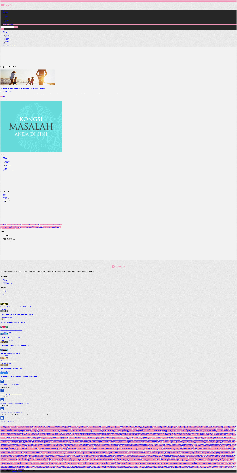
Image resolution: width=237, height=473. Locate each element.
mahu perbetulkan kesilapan (200, 447)
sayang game (57, 458)
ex (10, 226)
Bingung (94, 430)
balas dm (201, 427)
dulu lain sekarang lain (52, 437)
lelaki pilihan (35, 447)
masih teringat (12, 449)
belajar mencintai (22, 429)
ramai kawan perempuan (23, 456)
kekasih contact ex (52, 444)
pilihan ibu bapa (67, 455)
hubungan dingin (81, 440)
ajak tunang (196, 426)
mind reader (28, 451)
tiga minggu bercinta (80, 466)
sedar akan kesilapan (130, 458)
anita (50, 427)
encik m (88, 437)
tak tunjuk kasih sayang (43, 463)
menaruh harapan (125, 449)
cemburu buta (78, 433)
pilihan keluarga (79, 455)
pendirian (9, 453)
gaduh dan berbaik (227, 437)
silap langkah (125, 459)
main (226, 447)
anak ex (25, 427)
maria (79, 448)
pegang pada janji (176, 452)
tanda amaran (79, 463)
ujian (169, 467)
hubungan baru (75, 440)
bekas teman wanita (15, 429)
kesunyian (30, 445)
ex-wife (130, 437)
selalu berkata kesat (184, 458)
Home (4, 10)
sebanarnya (94, 458)
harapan (172, 438)
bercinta (112, 429)
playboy (111, 455)
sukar (112, 460)
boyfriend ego (186, 430)
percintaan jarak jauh (116, 453)
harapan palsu (183, 438)
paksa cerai (77, 452)
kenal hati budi (210, 444)
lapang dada (173, 445)
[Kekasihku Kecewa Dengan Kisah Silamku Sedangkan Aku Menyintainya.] (4, 373)
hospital (68, 440)
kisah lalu (71, 445)
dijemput (198, 435)
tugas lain (75, 467)
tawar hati (7, 228)
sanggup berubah (31, 458)
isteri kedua (43, 441)
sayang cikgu (47, 458)
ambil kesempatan (6, 427)
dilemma (207, 435)
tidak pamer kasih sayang (17, 466)
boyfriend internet (199, 430)
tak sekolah (15, 463)
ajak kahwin (191, 426)
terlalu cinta (66, 464)
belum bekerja (28, 429)
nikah (5, 452)
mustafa (156, 451)
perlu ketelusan (224, 453)
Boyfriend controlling (172, 430)
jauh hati (177, 441)
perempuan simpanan (142, 453)
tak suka (24, 463)
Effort (67, 437)
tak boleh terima (223, 460)
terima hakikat (24, 464)
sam (7, 458)
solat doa (154, 459)
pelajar (182, 452)
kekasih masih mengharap (125, 444)
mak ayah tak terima (27, 448)
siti (145, 459)
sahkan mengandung (196, 456)
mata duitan (36, 449)
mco (48, 449)
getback (45, 438)
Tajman (170, 460)
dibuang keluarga (179, 435)
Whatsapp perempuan (8, 469)
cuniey (198, 434)
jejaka (180, 441)
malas (53, 448)
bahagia (138, 427)
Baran (223, 427)
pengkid (22, 453)
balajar (188, 427)
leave (197, 445)
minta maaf (45, 451)
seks (180, 458)
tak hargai (20, 462)
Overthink (64, 452)
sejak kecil (151, 458)
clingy (102, 434)
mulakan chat (140, 451)
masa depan (97, 448)
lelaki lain (12, 447)
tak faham (16, 462)
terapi (219, 463)
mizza (79, 451)
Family (154, 437)
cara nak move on (29, 433)
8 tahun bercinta (119, 426)
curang (4, 226)
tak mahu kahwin (91, 462)
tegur (145, 463)
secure (112, 458)
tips (11, 228)
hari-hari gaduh (197, 438)
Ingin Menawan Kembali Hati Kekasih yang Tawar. (13, 322)
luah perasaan (91, 447)
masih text (17, 449)
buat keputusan (32, 224)
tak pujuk (220, 462)
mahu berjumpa (152, 447)
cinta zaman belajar (74, 434)
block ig (118, 430)
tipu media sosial (20, 467)
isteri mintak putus (56, 441)
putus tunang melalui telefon (217, 455)
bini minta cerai (101, 430)
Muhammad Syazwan (119, 451)
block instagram (123, 430)
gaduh (222, 437)
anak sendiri (43, 427)
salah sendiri (228, 456)
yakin (14, 469)
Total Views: (5, 241)
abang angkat (131, 426)
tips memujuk (164, 466)
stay (191, 459)
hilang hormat (35, 440)
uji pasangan (165, 467)
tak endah (11, 462)
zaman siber (22, 469)
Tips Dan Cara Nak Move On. (8, 361)
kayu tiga (135, 442)
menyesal (215, 449)
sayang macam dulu (64, 458)
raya (58, 456)
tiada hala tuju (137, 464)
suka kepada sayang (79, 460)
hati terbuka (6, 440)
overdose (60, 452)
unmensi (205, 467)
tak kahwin (24, 462)
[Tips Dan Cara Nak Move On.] (4, 358)
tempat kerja (205, 463)
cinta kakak (198, 433)
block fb (114, 430)
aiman (185, 426)
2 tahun (52, 426)
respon (107, 456)
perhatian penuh (170, 453)
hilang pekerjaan (54, 440)
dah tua (30, 435)
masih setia (7, 449)
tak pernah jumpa (215, 462)
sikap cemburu (104, 459)
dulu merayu (59, 437)
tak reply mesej (230, 462)
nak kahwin (191, 451)
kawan (94, 442)
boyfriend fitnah (192, 430)
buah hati (65, 431)
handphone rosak (165, 438)
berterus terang (17, 430)
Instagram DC (5, 292)
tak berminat (203, 460)
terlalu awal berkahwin (59, 464)
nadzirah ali (161, 451)
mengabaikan (148, 449)
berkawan (201, 429)
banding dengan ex (207, 427)
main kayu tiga (10, 448)
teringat (45, 464)
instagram (20, 441)
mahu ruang (213, 447)
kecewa (28, 226)
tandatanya (85, 463)
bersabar (218, 429)
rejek (70, 456)
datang (52, 435)
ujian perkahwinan (174, 467)
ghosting (61, 438)
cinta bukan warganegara (126, 433)
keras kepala (234, 444)
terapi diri (222, 463)
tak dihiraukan (6, 462)
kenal (206, 444)
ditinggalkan (220, 435)
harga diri (188, 438)
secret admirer (108, 458)
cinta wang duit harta (61, 434)
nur (13, 452)
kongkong (116, 445)
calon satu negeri (200, 431)
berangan (73, 429)
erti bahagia (112, 437)
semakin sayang (11, 459)
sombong (158, 459)
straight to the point (198, 459)
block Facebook (110, 430)
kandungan (65, 442)
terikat (12, 464)
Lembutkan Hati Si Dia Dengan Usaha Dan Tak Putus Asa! (15, 307)
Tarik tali (103, 463)
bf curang (50, 430)
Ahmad (182, 426)
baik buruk (159, 427)
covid (155, 434)
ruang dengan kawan (152, 456)
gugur (101, 438)
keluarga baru (174, 444)
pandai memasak (91, 452)
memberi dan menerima (81, 449)
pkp (108, 455)
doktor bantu (2, 437)
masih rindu (211, 448)
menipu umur (202, 449)
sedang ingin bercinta (118, 458)
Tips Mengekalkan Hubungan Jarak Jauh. (11, 368)
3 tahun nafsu (79, 426)
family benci (158, 437)
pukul (147, 455)
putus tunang (209, 455)
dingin (211, 435)
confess (123, 434)
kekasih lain (112, 444)
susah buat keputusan (139, 460)
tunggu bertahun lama (115, 467)
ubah (154, 467)
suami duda (222, 459)
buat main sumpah (95, 431)
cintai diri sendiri (85, 434)
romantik (137, 456)
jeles (183, 441)
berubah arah (35, 430)
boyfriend (27, 224)
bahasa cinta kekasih (149, 427)
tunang (92, 467)
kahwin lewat (28, 442)
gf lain (49, 438)
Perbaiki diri (85, 453)
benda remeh (53, 429)
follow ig (184, 437)
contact (129, 434)
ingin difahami (205, 440)
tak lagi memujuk (36, 462)
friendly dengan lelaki (195, 437)
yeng (19, 469)
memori (100, 449)
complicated (119, 434)
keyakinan (34, 445)
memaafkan (70, 449)
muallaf (93, 451)
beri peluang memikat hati (177, 429)
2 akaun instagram (27, 426)
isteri (40, 441)
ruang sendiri (158, 456)
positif (114, 455)
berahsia (58, 429)
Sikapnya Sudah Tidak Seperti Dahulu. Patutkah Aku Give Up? (16, 314)
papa (121, 452)
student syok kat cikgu (215, 459)
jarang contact (147, 441)
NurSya (20, 452)
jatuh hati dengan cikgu (170, 441)
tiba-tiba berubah (176, 464)
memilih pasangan (95, 449)
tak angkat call (175, 460)
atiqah (89, 427)
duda (33, 437)
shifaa (86, 459)
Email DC (5, 294)
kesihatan (20, 445)
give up (93, 438)
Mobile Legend (84, 451)
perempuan (123, 453)
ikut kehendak (155, 440)
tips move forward (203, 466)
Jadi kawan (74, 441)
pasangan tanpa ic (145, 452)
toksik (44, 467)
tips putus (6, 467)
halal (142, 438)
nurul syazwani (28, 452)
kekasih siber (150, 444)
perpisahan (20, 455)
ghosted (57, 438)
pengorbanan (27, 453)
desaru (119, 435)
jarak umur (126, 441)
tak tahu (27, 463)
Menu (2, 28)
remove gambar (89, 456)
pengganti (42, 227)
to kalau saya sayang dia (38, 467)
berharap (157, 429)
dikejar (201, 435)
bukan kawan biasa (123, 431)
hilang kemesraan (47, 440)
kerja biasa (2, 445)
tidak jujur (223, 464)
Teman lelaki (166, 463)
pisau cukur (103, 455)
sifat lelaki (92, 459)
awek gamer (107, 427)
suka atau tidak (53, 460)
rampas (35, 456)
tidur (70, 466)
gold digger (97, 438)
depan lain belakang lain (88, 435)
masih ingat (182, 448)
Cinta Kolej (203, 433)
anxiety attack (61, 427)
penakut (203, 452)
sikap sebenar (120, 459)
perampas (43, 453)
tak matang (124, 462)
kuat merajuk (141, 445)
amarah (217, 426)
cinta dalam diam (138, 433)
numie (11, 452)
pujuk (46, 227)
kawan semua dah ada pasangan (126, 442)
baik (156, 427)
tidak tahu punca (66, 466)
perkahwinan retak (198, 453)
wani (229, 467)
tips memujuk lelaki (182, 466)
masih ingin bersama (189, 448)
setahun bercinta (48, 459)
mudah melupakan (103, 451)
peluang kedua (37, 227)
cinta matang (216, 433)
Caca (172, 431)
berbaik (86, 429)
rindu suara (130, 456)
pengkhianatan (18, 453)
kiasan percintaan (51, 445)
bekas (234, 427)
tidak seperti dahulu (59, 466)
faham (146, 437)
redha (66, 456)
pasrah (163, 452)
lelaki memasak (17, 447)
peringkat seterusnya (177, 453)
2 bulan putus (40, 426)
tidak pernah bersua (31, 466)
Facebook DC (5, 290)
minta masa (50, 451)
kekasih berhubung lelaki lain (28, 444)
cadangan (175, 431)
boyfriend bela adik (164, 430)
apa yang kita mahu (73, 427)
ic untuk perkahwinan (127, 440)
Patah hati (169, 452)
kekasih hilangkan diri (79, 444)
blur (139, 430)
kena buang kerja (201, 444)
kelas (164, 444)
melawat (56, 449)
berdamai (127, 429)
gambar (5, 438)
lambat (169, 445)
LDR (41, 226)
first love (181, 437)
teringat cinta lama (50, 464)
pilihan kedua (72, 455)
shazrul (83, 459)
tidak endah (219, 464)
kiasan (46, 445)
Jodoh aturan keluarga (201, 441)
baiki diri (163, 427)
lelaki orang (23, 447)
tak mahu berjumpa (70, 462)
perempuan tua (149, 453)
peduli (172, 452)
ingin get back (211, 440)
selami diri (229, 458)
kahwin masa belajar (36, 442)
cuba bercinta (172, 434)
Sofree (151, 459)
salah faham (214, 456)
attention (95, 427)
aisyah (188, 426)
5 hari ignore (104, 426)
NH (226, 451)
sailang (202, 456)
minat (21, 451)
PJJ (106, 455)
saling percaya (3, 458)
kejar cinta (185, 442)
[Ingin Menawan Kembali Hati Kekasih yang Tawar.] (4, 319)
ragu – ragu (231, 455)
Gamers (18, 438)
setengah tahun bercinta (63, 459)
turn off (133, 467)
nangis (203, 451)
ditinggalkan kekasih (227, 435)
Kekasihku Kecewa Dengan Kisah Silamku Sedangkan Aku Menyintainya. (19, 376)
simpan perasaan (136, 459)
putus (50, 227)
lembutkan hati (49, 447)
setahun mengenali (55, 459)
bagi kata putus (129, 427)
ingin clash (200, 440)
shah (73, 459)
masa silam (109, 448)
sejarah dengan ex (156, 458)
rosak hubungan (142, 456)
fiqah (178, 437)
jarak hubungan (117, 441)
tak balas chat (187, 460)
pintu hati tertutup (97, 455)
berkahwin (193, 429)
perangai (52, 453)
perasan (81, 453)
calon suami (206, 431)
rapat (48, 456)
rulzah (165, 456)
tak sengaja (20, 463)
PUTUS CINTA (196, 455)
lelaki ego (8, 447)
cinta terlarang (48, 434)
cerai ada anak (93, 433)
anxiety (56, 427)
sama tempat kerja (13, 458)
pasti (165, 452)
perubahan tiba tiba (40, 455)
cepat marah (83, 433)
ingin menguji (230, 440)
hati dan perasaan (220, 438)
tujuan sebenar (80, 467)
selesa (232, 458)
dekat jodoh (78, 435)
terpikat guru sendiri (85, 464)
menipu (198, 449)
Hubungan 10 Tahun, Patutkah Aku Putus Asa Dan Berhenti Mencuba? (22, 88)
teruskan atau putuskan (109, 464)
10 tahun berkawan (20, 426)
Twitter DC (5, 291)
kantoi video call (79, 442)
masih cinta (178, 448)
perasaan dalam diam (69, 453)
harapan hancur (178, 438)
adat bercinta (153, 426)
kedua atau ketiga (166, 442)
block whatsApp (134, 430)
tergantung (6, 464)
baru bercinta (227, 427)
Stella (193, 459)
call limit (178, 431)
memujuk (104, 449)
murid (150, 451)
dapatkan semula (35, 435)
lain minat (157, 445)
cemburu (42, 224)
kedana (161, 442)
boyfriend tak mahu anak (45, 431)
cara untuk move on (49, 433)
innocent (11, 441)
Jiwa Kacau (7, 14)
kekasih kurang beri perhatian (104, 444)
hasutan (204, 438)
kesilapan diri (24, 445)
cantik (216, 431)
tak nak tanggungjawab (175, 462)
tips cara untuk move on (112, 466)
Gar (39, 438)
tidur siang (74, 466)
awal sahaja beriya (101, 427)
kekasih (221, 442)
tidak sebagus (46, 466)
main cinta (230, 447)
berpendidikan (210, 429)
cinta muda (57, 224)
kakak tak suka (54, 442)
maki (36, 448)
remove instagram (96, 456)
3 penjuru (62, 426)
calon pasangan (194, 431)
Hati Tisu (16, 440)
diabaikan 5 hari (170, 435)
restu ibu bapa (111, 456)
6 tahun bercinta (113, 426)
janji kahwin (98, 441)
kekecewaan (156, 444)
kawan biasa (98, 442)
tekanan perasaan (153, 463)
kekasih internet (95, 444)
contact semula (134, 434)
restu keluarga (117, 456)
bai (154, 427)
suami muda (232, 459)
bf (47, 430)
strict (210, 459)
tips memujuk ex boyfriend (173, 466)
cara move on (22, 433)
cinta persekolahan (17, 434)
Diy (235, 435)
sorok (162, 459)
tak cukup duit (229, 460)
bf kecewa (54, 430)
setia (69, 459)
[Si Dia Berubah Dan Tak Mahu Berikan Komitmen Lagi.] (4, 342)
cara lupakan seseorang (228, 431)
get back (13, 226)
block (23, 224)
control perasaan (143, 434)
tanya (95, 463)
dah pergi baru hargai (18, 435)
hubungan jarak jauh (89, 440)
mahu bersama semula (168, 447)
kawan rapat (112, 442)
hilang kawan (41, 440)
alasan (207, 426)
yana (16, 469)
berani (76, 429)
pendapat (233, 452)
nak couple (178, 451)
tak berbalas (199, 460)
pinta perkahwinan (90, 455)
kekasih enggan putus (60, 444)
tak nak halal (159, 462)
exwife (140, 437)
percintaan (102, 453)
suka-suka (109, 460)
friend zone (189, 437)
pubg (125, 455)
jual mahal (219, 441)
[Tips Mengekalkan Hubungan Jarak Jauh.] (4, 366)
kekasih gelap (67, 444)
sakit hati (207, 456)
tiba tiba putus (170, 464)
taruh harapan (107, 463)
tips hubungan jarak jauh (133, 466)
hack (132, 438)
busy (170, 431)
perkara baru (204, 453)
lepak (53, 447)
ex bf (120, 437)
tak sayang (11, 463)
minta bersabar (34, 451)
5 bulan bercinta (98, 426)
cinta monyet (228, 433)
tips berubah (100, 466)
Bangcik (215, 427)
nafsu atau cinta (169, 451)
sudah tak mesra (45, 460)
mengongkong (189, 449)
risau (134, 456)
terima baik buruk (17, 464)
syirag (160, 460)
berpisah (214, 429)
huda (121, 440)
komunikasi (36, 226)
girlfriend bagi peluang (76, 438)
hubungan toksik (116, 440)
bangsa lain (220, 427)
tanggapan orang (90, 463)
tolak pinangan (58, 467)
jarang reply (152, 441)
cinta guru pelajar (163, 433)
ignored (137, 440)
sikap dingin (109, 459)
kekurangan (161, 444)
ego (7, 226)
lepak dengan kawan (58, 447)
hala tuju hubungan (137, 438)
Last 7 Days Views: (7, 236)
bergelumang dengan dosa (150, 429)
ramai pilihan (31, 456)
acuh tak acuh (139, 426)
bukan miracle (146, 431)
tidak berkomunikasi (199, 464)
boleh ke (141, 430)
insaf (14, 441)
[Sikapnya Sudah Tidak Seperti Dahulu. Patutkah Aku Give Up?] (4, 311)
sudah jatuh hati (33, 460)
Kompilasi (7, 20)
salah (210, 456)
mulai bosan (135, 451)
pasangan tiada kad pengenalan (156, 452)
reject (68, 456)
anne (54, 427)
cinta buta (133, 433)
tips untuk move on (11, 467)
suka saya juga (104, 460)
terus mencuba (97, 464)
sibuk (88, 459)
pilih (50, 455)
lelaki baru (218, 445)
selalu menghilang (205, 458)
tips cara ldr (105, 466)
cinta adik (110, 433)
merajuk (12, 227)
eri (109, 437)
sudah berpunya (21, 460)
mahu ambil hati (127, 447)
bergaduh (9, 224)
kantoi (69, 442)
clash (100, 434)
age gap (179, 426)
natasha (215, 451)
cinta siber (24, 434)
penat (206, 452)
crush (158, 434)
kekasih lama (117, 444)
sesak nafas (42, 459)
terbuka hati (234, 463)
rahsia (3, 456)
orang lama (56, 452)
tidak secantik (52, 466)
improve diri (170, 440)
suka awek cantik (60, 460)
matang (40, 449)
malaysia (56, 448)
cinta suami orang (34, 434)
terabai (216, 463)
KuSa (154, 445)
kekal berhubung (191, 442)
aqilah (79, 427)
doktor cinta (8, 437)
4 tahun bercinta (92, 426)
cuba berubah (177, 434)
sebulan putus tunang (101, 458)
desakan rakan (115, 435)
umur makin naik (192, 467)
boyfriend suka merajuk (24, 431)
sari (41, 458)
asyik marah (82, 427)
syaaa (150, 460)
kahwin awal (13, 442)
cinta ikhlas (169, 433)
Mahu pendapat (191, 447)
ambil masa (13, 427)
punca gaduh (164, 455)
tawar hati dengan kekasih (130, 463)
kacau (6, 442)
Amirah (19, 427)
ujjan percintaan (181, 467)
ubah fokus (157, 467)
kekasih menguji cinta (134, 444)
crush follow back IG (163, 434)
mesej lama (8, 451)
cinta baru (114, 433)
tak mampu (120, 462)
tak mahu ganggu (84, 462)
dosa (23, 437)
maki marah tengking (42, 448)
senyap (24, 459)
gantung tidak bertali (35, 438)
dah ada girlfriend (222, 434)
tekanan (148, 463)
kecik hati (157, 442)
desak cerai (109, 435)
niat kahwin (233, 451)
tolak (47, 467)
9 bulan (124, 426)
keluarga (169, 444)
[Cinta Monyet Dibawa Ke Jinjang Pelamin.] (4, 335)
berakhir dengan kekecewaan (65, 429)
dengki (81, 435)
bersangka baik (226, 429)
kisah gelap (62, 445)
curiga (215, 434)
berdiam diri (135, 429)
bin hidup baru (86, 430)
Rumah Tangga (8, 19)
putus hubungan (203, 455)
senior (19, 459)
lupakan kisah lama (114, 447)
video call (220, 467)
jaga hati (77, 441)
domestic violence (18, 437)
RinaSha (124, 456)
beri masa (165, 429)
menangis (120, 449)
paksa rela (81, 452)
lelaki (44, 226)
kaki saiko (59, 442)
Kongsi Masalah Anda (7, 283)
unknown (201, 467)
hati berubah (210, 438)
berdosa (139, 429)
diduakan (185, 435)
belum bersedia (34, 429)
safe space (190, 456)
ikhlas (141, 440)
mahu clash (174, 447)
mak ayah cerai (20, 448)
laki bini (166, 445)
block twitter (128, 430)
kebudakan (139, 442)
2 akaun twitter (34, 426)
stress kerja (207, 459)
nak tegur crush (197, 451)
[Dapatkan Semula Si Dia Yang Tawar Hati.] (4, 327)
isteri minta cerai (49, 441)
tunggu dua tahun (123, 467)
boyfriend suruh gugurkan (35, 431)
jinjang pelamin (187, 441)
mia (14, 451)
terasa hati (226, 463)
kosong (120, 445)
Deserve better (123, 435)
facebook (143, 437)
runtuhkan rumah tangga (176, 456)
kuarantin (125, 445)
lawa (177, 445)
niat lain (2, 452)
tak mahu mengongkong (113, 462)
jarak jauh (122, 441)
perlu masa (229, 453)
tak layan (45, 462)
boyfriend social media (15, 431)
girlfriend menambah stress (87, 438)
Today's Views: (6, 235)
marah (57, 226)
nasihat (206, 451)
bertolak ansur (22, 430)
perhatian (165, 453)
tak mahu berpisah (77, 462)
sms (147, 459)
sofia (149, 459)
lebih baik (200, 445)
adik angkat (160, 426)
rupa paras (183, 456)
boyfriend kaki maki (207, 430)
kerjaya (10, 445)
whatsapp (18, 228)
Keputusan (224, 444)
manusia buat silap (71, 448)
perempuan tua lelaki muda (157, 453)
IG (132, 440)
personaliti (30, 455)
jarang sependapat (158, 441)
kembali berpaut (188, 444)
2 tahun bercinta (57, 426)
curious (217, 434)
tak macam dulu (55, 462)
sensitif (21, 459)
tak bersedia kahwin (210, 460)
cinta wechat (67, 434)
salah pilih (218, 456)
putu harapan (176, 455)
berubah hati (18, 224)
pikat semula (46, 455)
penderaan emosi (3, 453)
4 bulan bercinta (85, 426)
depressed (95, 435)
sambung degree (21, 458)
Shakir (80, 459)
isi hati (31, 441)
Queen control (226, 455)
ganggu (21, 438)
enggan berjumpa (93, 437)
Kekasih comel (46, 444)
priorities (122, 455)
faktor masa (150, 437)
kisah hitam (67, 445)
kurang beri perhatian (148, 445)
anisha (47, 427)
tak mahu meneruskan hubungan (101, 462)
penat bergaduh (216, 452)
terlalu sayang (71, 464)
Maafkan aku (121, 447)
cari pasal (55, 433)
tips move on (209, 466)
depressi (98, 435)
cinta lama (211, 433)
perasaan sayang (77, 453)
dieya (188, 435)
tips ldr (160, 466)
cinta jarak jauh (51, 224)
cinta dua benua (145, 433)
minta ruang (65, 451)
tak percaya (209, 462)
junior (3, 442)
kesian (17, 445)
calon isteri (188, 431)
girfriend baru (65, 438)
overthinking (69, 452)
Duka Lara (4, 91)
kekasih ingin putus (88, 444)
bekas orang (8, 429)
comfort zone (114, 434)
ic (122, 440)
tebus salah (137, 463)
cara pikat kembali (41, 433)
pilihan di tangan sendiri (58, 455)
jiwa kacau (192, 441)
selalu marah (199, 458)
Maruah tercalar (83, 448)
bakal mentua (179, 427)
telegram (162, 463)
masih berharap (166, 448)
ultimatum (186, 467)
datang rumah (62, 435)
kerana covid (228, 444)
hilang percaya (60, 440)
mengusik (194, 449)
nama (201, 451)
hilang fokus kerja (28, 440)
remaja (82, 456)
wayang (231, 467)
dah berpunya (229, 434)
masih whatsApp (22, 449)
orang (39, 452)
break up (61, 431)
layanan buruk (181, 445)
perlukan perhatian (8, 455)
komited (95, 445)
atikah (86, 427)
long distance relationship (51, 226)
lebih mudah (211, 445)
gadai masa (206, 437)
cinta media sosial (222, 433)
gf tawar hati (53, 438)
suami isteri (227, 459)
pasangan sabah (139, 452)
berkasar (196, 429)
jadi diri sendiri (68, 441)
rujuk (162, 456)
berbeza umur (104, 429)
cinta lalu (207, 433)
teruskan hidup (117, 464)
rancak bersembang (40, 456)
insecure (16, 441)
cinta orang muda (10, 434)
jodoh (195, 441)
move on (22, 227)
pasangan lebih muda (132, 452)
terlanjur (75, 464)
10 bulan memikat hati (4, 426)
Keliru (6, 16)
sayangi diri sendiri (88, 458)
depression (103, 435)
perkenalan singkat (217, 453)
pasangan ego (124, 452)
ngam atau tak (222, 451)
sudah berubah (27, 460)
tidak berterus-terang (207, 464)
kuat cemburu (130, 445)
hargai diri (192, 438)
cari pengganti (59, 433)
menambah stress (109, 449)
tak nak (148, 462)
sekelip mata (173, 458)
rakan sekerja (9, 456)
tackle (167, 460)
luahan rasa (97, 447)
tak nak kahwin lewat (166, 462)
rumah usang (168, 456)
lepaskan (64, 447)
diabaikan (165, 435)
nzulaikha (33, 452)
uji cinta (161, 467)
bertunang (28, 430)
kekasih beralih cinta (228, 442)
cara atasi (219, 431)
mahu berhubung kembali (143, 447)
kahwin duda (18, 442)
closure (105, 434)
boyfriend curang (180, 430)
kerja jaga (7, 445)
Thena (133, 464)
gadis (215, 437)
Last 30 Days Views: (7, 238)
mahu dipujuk (179, 447)
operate (36, 452)
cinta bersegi (118, 433)
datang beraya (57, 435)
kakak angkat (47, 442)
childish (99, 433)
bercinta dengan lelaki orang (119, 429)
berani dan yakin (81, 429)
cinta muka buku (3, 434)
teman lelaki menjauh (181, 463)
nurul (24, 452)
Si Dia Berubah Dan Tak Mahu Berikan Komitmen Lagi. (15, 345)
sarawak (38, 458)
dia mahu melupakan (152, 435)
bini (97, 430)
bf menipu (62, 430)
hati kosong (233, 438)
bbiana (231, 427)
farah (162, 437)
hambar (149, 438)
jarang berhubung (132, 441)
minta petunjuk (55, 451)
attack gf (92, 427)
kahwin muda (42, 442)
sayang (54, 227)
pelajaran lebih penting (187, 452)
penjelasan (32, 453)
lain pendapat (162, 445)
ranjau (46, 456)
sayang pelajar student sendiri (73, 458)
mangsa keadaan (62, 448)
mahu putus (208, 447)
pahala (73, 452)
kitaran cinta (91, 445)
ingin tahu (5, 441)
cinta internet (180, 433)
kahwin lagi (23, 442)
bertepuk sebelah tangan (9, 430)
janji (95, 441)
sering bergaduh (37, 459)
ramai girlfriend (16, 456)
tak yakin (50, 463)
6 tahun (108, 426)
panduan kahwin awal (115, 452)
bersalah (221, 429)
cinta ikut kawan (174, 433)
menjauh (207, 449)
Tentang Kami (5, 12)
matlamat (43, 449)
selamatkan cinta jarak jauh (221, 458)
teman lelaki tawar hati (190, 463)
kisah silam (86, 445)
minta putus (16, 227)
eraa (108, 437)
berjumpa (189, 429)
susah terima (146, 460)
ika (139, 440)
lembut (44, 447)
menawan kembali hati (133, 449)
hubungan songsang (109, 440)
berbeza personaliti (97, 429)
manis (66, 448)
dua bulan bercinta (27, 437)
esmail (116, 437)
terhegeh (9, 464)
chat (97, 433)
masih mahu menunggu (197, 448)
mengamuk (173, 449)
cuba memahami (183, 434)
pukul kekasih (151, 455)
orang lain (52, 452)
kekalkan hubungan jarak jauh (210, 442)
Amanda (214, 426)
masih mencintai (206, 448)
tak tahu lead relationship (34, 463)
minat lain (24, 451)
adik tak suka (170, 426)
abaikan (127, 426)
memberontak (88, 449)
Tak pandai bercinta (184, 462)
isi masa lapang (36, 441)
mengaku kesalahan (162, 449)
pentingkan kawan (37, 453)
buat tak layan (107, 431)
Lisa (73, 447)
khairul (37, 445)
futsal (203, 437)
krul (122, 445)
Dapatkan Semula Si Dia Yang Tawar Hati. (11, 330)
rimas (121, 456)
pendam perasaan (227, 452)
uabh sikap (151, 467)
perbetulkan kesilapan (92, 453)
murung (153, 451)
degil (74, 435)
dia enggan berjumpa (144, 435)
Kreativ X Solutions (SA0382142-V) (17, 471)
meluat (59, 449)
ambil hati (230, 426)
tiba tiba (165, 464)
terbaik (230, 463)
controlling (149, 434)
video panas (225, 467)
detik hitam (128, 435)
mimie (18, 451)
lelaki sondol (40, 447)
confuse (126, 434)
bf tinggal (71, 430)
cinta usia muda (54, 434)
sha (71, 459)
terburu (1, 464)
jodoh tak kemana (213, 441)
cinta (46, 224)
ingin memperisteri (223, 440)
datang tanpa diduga (69, 435)
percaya (98, 453)
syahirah (153, 460)
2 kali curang (48, 426)
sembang (16, 459)
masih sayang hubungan (224, 448)
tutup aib (136, 467)
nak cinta (174, 451)
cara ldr (222, 431)
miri (74, 451)
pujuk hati (131, 455)
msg (91, 451)
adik (157, 426)
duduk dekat (40, 437)
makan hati (33, 448)
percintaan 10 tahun (108, 453)
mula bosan (131, 451)
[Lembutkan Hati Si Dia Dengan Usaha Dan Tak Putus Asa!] (4, 304)
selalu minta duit (212, 458)
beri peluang (169, 429)
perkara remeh (210, 453)
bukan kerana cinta (131, 431)
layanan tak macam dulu (188, 445)
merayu (231, 449)
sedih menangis (146, 458)
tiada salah (162, 464)
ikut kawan (150, 440)
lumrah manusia (107, 447)
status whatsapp (176, 459)
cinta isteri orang (186, 433)
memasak (74, 449)
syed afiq (156, 460)
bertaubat (2, 430)
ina (174, 440)
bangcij (212, 427)
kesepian (13, 445)
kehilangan (172, 442)
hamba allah (145, 438)
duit (47, 437)
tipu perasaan (30, 467)
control (138, 434)
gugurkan (104, 438)
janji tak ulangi (104, 441)
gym (120, 438)
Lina (71, 447)
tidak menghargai (8, 466)
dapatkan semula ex (42, 435)
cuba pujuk (189, 434)
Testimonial (5, 23)
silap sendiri (131, 459)
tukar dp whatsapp (86, 467)
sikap (95, 459)
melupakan (66, 449)
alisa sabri (210, 426)
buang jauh (69, 431)
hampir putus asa (158, 438)
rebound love (62, 456)
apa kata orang (66, 427)
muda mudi (97, 451)
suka (49, 460)
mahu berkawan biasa (159, 447)
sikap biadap (98, 459)
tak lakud (41, 462)
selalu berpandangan (193, 458)
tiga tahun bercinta (87, 466)
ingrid (8, 441)
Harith (202, 438)
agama (176, 426)
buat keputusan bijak (88, 431)
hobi (66, 440)
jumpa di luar (228, 441)
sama (9, 458)
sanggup (25, 458)
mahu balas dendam (134, 447)
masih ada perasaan (149, 448)
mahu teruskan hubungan (220, 447)
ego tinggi (72, 437)
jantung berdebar (110, 441)
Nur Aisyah (17, 452)
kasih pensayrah (86, 442)
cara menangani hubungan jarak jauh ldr (12, 433)
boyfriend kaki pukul (215, 430)
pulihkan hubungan (157, 455)
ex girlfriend (126, 437)
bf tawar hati (66, 430)
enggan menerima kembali (102, 437)
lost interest (86, 447)
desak (106, 435)
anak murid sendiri (37, 427)
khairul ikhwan (42, 445)
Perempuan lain (135, 453)
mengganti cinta (183, 449)
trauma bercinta (70, 467)
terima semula (36, 464)
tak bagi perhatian (181, 460)
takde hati (59, 463)
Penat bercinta (210, 452)
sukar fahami (123, 460)
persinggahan (25, 455)
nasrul (209, 451)
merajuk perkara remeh (225, 449)
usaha (217, 467)
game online (10, 438)
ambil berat (226, 426)
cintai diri (80, 434)
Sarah (36, 458)
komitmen (99, 445)
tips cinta (119, 466)
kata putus (91, 442)
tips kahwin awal (142, 466)
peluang (32, 227)
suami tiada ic (14, 460)
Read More (2, 96)
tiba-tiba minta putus (184, 464)
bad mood (124, 427)
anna (52, 427)
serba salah (31, 459)
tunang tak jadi (102, 467)
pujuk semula (142, 455)
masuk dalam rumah (30, 449)
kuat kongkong (136, 445)
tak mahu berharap (62, 462)
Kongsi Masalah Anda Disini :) (8, 24)
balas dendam (197, 427)
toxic (66, 467)
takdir (62, 463)
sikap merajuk (115, 459)
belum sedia (46, 429)
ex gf (122, 437)
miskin (76, 451)
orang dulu (43, 452)
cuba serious (194, 434)
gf (47, 438)
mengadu (153, 449)
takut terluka (74, 463)
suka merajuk (85, 460)
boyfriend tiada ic (53, 431)
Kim (59, 445)
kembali (183, 444)
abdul (136, 426)
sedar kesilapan (137, 458)
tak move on (133, 462)
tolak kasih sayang (51, 467)
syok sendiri (163, 460)
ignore (134, 440)
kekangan (218, 442)
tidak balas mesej (191, 464)
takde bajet (54, 463)
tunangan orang (108, 467)
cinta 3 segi (105, 433)
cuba (168, 434)
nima (7, 452)
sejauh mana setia (164, 458)
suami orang (2, 460)
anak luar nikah (30, 427)
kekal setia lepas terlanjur (199, 442)
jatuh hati (164, 441)
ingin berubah (195, 440)
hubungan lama (102, 440)
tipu (14, 228)
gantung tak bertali (26, 438)
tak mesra (129, 462)
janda (81, 441)
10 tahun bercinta (12, 426)
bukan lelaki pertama (139, 431)
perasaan (56, 453)
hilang (19, 440)
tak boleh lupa (217, 460)
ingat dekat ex (177, 440)
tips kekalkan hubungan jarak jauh (152, 466)
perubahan (34, 455)
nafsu (165, 451)
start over (165, 459)
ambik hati (221, 426)
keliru (32, 226)
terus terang (103, 464)
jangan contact (91, 441)
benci (50, 429)
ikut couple (145, 440)
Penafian (4, 284)
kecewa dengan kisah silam (150, 442)
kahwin (24, 226)
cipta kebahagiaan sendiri (94, 434)
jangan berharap (85, 441)
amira (16, 427)
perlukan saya (15, 455)
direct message (215, 435)
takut (64, 463)
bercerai (108, 429)
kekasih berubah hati (39, 444)
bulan (160, 431)
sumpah (127, 460)
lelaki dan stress (230, 445)
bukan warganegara (153, 431)
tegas (141, 463)
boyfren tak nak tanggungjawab (149, 430)
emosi (85, 437)
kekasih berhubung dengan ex (17, 444)
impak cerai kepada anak (163, 440)
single (141, 459)
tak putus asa (224, 462)
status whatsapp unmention (185, 459)
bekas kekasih (3, 224)
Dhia (132, 435)
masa (88, 448)
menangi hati (115, 449)
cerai (89, 433)
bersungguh (232, 429)
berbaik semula (91, 429)
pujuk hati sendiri (136, 455)
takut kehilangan (68, 463)
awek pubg (116, 427)
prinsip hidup (118, 455)
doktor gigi (13, 437)
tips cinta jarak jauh (125, 466)
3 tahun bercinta (73, 426)
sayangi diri (82, 458)
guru (113, 438)
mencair (139, 449)
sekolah (177, 458)
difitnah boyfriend (192, 435)
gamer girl (14, 438)
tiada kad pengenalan (144, 464)
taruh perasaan (113, 463)
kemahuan (179, 444)
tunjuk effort (129, 467)
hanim (170, 438)
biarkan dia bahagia (79, 430)
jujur (225, 441)
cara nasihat (35, 433)
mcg (46, 449)
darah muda (49, 435)
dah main (12, 435)
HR (71, 440)
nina (9, 452)
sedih (57, 227)
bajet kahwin (173, 427)
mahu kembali (185, 447)
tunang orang (96, 467)
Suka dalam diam (71, 460)
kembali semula (194, 444)
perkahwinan (184, 453)
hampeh (153, 438)
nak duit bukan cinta (185, 451)
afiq (174, 426)
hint (64, 440)
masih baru (155, 448)
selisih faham (4, 459)
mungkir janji (146, 451)
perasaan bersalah (61, 453)
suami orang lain (8, 460)
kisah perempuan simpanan (78, 445)
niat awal (228, 451)
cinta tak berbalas (41, 434)
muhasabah (126, 451)
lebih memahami (205, 445)
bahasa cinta (142, 427)
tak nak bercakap (153, 462)
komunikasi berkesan (110, 445)
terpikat (79, 464)
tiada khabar (151, 464)
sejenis (169, 458)
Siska (144, 459)
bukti (158, 431)
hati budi (215, 438)
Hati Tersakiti (11, 440)
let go (67, 447)
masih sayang (7, 227)
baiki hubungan (168, 427)
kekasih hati (72, 444)
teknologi (158, 463)
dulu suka (64, 437)
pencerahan (221, 452)
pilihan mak (84, 455)
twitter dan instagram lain (144, 467)
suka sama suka (98, 460)
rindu (127, 456)
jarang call (138, 441)
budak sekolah (113, 431)
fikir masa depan (173, 437)
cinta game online (156, 433)
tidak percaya (25, 466)
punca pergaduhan (170, 455)
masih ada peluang (141, 448)
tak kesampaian (29, 462)
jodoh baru (208, 441)
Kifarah (56, 445)
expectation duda (135, 437)
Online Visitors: (6, 234)
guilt (107, 438)
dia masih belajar (159, 435)
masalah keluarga (118, 448)
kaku (62, 442)
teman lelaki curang (173, 463)
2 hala (44, 426)
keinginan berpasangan (178, 442)
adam (150, 426)
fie (169, 437)
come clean (109, 434)
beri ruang (185, 429)
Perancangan (48, 453)
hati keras (229, 438)
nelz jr (218, 451)
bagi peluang (134, 427)
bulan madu (164, 431)
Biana (74, 430)
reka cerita (74, 456)
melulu (62, 449)
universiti (197, 467)
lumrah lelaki (101, 447)
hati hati (225, 438)
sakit (204, 456)
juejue (223, 441)
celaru (70, 433)
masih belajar (159, 448)
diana (175, 435)
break (58, 431)
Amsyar (22, 427)
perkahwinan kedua (191, 453)
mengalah (168, 449)
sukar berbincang (117, 460)
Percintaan (7, 17)
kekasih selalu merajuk (143, 444)
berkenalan (205, 429)
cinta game (150, 433)
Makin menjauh (49, 448)
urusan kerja (209, 467)
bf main (57, 430)
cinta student (28, 434)
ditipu (233, 435)
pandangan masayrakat (99, 452)
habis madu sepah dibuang (126, 438)
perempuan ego (128, 453)
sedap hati (124, 458)
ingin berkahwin (189, 440)
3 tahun (68, 426)
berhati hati (161, 429)
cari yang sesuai (66, 433)
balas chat (192, 427)
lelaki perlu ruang (29, 447)
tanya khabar (98, 463)
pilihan (52, 455)
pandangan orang (107, 452)
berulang (45, 430)
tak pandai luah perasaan (193, 462)
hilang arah (23, 440)
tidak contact (213, 464)
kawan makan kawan (105, 442)
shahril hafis (76, 459)
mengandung (177, 449)
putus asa (184, 455)
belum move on (41, 429)
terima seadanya (30, 464)
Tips (6, 21)
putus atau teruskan (189, 455)
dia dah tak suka (136, 435)
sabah (187, 456)
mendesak (143, 449)
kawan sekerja (117, 442)
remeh (85, 456)
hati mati (2, 440)
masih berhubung (172, 448)
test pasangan (123, 464)
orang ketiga (27, 227)
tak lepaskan (49, 462)
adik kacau (165, 426)
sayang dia (52, 458)
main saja (14, 448)
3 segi (65, 426)
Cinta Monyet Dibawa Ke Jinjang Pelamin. (11, 337)
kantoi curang (73, 442)
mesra (12, 451)
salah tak (232, 456)
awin (119, 427)
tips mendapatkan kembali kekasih (192, 466)
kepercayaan (219, 444)
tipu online (26, 467)
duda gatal (36, 437)
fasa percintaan (166, 437)
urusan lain (214, 467)
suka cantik (66, 460)
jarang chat (142, 441)
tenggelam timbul (211, 463)
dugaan (44, 437)
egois (83, 437)
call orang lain (183, 431)
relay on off (78, 456)
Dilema (204, 435)
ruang (146, 456)
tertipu (93, 464)
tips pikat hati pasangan (227, 466)
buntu (37, 224)
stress (3, 228)
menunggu (211, 449)
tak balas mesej (193, 460)
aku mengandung (202, 426)
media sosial (51, 449)
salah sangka (223, 456)
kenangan (215, 444)
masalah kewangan (125, 448)
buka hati (117, 431)
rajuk (6, 456)
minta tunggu (70, 451)
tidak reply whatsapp (40, 466)
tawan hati (119, 463)
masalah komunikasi (133, 448)
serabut (27, 459)
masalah (112, 448)
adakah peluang (146, 426)
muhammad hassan (111, 451)
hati (207, 438)
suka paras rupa (92, 460)
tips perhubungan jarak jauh (217, 466)
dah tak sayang (26, 435)
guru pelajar (116, 438)
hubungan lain (96, 440)
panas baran (85, 452)
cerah (87, 433)
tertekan (90, 464)
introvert (24, 441)
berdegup (130, 429)
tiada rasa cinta (157, 464)
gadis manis (218, 437)
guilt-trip (110, 438)
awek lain (112, 427)
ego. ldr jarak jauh (78, 437)
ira (29, 441)
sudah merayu (39, 460)
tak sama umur (6, 463)
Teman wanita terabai (199, 463)
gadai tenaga (211, 437)
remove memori (103, 456)
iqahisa (27, 441)
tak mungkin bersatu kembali (141, 462)
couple (152, 434)
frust (201, 437)
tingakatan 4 (94, 466)
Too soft (63, 467)
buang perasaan (74, 431)
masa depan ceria (103, 448)
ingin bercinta (183, 440)
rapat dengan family (53, 456)
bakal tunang (184, 427)
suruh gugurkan (132, 460)
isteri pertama (62, 441)
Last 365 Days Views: (7, 239)
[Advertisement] (37, 55)
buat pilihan (101, 431)
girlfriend (70, 438)
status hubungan (170, 459)
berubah (13, 224)
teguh (143, 463)
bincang (90, 430)
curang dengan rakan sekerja (207, 434)
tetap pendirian (129, 464)
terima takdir (41, 464)
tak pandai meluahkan (202, 462)
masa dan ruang (92, 448)
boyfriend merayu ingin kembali (225, 430)
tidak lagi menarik (228, 464)
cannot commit (212, 431)
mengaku (156, 449)
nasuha (212, 451)
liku (69, 447)
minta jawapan (40, 451)
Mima (16, 451)
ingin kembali (19, 226)
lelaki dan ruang (224, 445)
